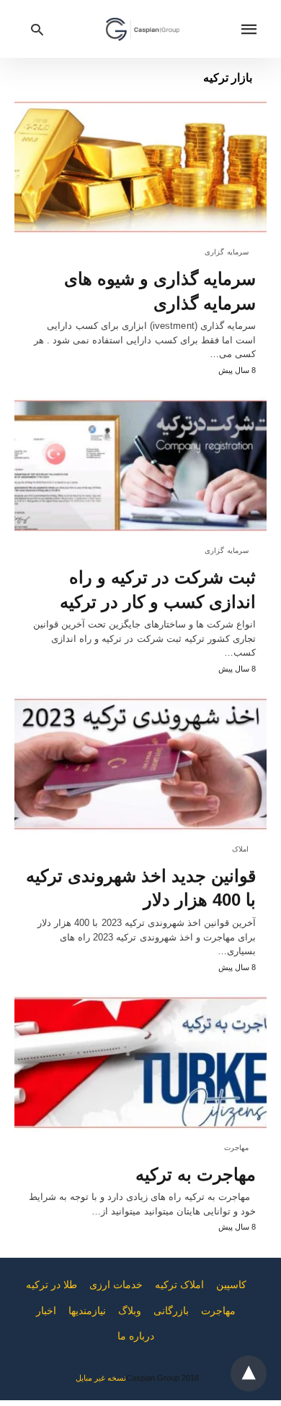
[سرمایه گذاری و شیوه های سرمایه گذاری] (140, 167)
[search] (37, 29)
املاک (240, 849)
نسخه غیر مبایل (101, 1377)
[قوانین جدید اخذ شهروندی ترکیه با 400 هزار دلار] (140, 764)
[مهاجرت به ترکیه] (140, 1062)
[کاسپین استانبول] (142, 29)
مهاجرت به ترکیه (195, 1174)
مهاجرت (236, 1148)
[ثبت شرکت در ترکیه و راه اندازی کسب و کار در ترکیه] (140, 465)
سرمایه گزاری (227, 252)
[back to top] (249, 1373)
